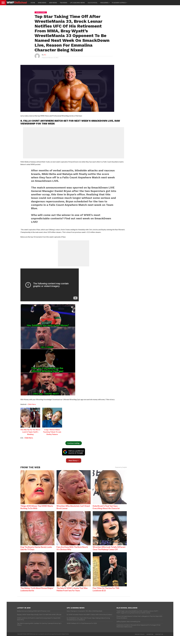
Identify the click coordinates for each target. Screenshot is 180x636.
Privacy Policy (139, 634)
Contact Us (159, 634)
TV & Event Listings (119, 2)
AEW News (53, 2)
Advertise (150, 634)
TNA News (63, 2)
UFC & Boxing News (77, 2)
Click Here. (32, 404)
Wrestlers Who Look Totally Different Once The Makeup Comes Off (109, 548)
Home (33, 2)
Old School (92, 2)
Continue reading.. (73, 443)
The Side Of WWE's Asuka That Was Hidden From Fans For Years (72, 589)
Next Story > (74, 460)
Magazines (104, 2)
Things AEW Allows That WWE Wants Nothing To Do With (36, 507)
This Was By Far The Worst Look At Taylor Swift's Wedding (30, 432)
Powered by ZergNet (121, 467)
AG (45, 55)
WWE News (42, 2)
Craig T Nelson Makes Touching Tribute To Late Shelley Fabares (52, 432)
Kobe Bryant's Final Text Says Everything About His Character (106, 507)
